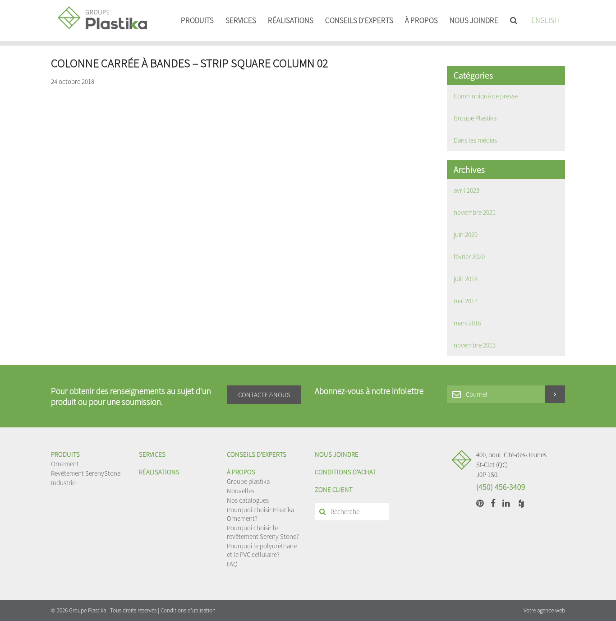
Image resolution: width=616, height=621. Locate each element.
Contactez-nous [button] (264, 394)
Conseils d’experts (359, 20)
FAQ (232, 564)
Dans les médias (475, 140)
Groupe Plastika (475, 118)
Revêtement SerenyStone (85, 473)
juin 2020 (466, 234)
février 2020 (469, 256)
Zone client (334, 489)
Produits (197, 20)
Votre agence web (544, 610)
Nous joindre (474, 20)
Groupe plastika (248, 481)
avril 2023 (466, 190)
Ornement (65, 463)
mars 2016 (467, 323)
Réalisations (290, 20)
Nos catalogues (248, 500)
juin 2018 (466, 278)
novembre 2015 (475, 345)
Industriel (64, 482)
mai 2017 (466, 301)
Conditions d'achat (345, 472)
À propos (421, 20)
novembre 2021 (475, 212)
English (545, 20)
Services (240, 20)
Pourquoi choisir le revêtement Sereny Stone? (263, 532)
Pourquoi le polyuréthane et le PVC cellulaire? (262, 550)
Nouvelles (240, 491)
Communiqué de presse (486, 96)
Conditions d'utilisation (188, 610)
